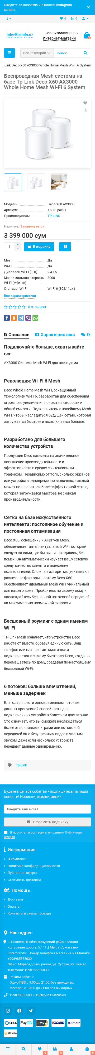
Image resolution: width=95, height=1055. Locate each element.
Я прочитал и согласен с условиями (43, 835)
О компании (17, 859)
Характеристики (58, 334)
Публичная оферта (22, 873)
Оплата (14, 906)
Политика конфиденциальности (34, 866)
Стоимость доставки (24, 880)
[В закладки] (85, 103)
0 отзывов (37, 307)
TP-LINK (54, 216)
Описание (18, 334)
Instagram (64, 5)
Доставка (15, 899)
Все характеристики (20, 296)
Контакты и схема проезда (29, 913)
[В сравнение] (85, 110)
